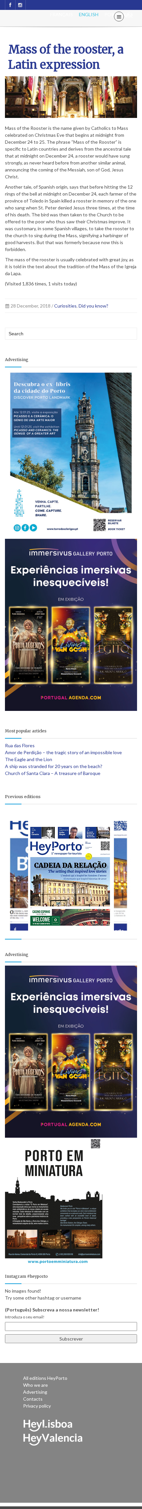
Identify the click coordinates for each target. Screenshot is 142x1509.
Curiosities (65, 306)
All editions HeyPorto (45, 1378)
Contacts (33, 1399)
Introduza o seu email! (25, 1316)
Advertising (35, 1392)
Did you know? (93, 306)
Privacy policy (37, 1406)
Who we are (35, 1385)
